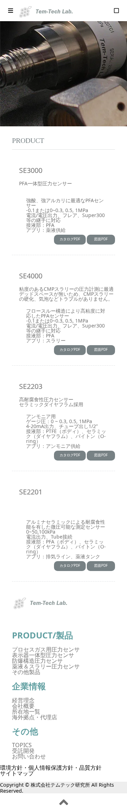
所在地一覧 (26, 711)
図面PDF (101, 238)
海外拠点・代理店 (34, 717)
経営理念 (23, 700)
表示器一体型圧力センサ (43, 655)
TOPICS (22, 745)
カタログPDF (70, 238)
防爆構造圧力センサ (37, 661)
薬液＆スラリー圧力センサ (46, 666)
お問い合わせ (29, 756)
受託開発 (23, 751)
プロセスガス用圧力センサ (46, 649)
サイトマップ (17, 773)
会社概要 (23, 706)
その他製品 (26, 672)
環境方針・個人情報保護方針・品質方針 (51, 767)
